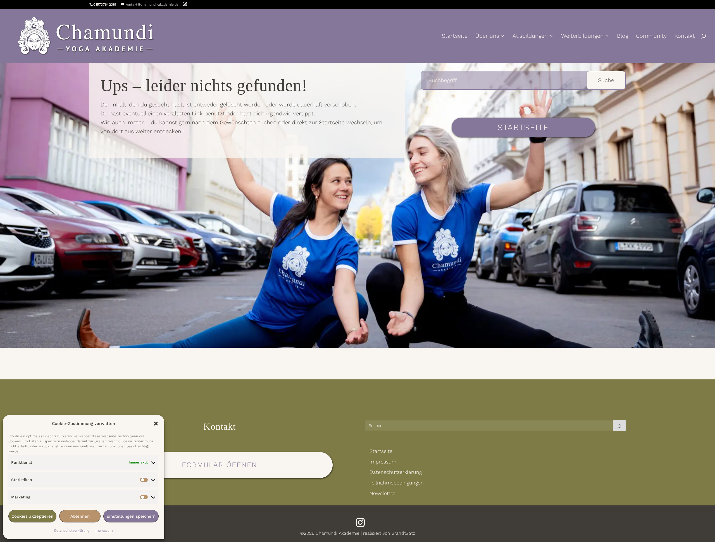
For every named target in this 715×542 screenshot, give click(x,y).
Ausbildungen (530, 36)
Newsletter (382, 493)
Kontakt (685, 36)
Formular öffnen (219, 465)
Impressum (104, 531)
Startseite (455, 36)
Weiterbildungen (582, 36)
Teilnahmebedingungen (397, 483)
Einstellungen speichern (131, 516)
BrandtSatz (403, 533)
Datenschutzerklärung (71, 531)
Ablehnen (80, 516)
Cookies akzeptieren (32, 516)
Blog (622, 36)
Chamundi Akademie (337, 533)
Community (651, 36)
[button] (156, 423)
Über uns (487, 36)
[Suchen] (619, 425)
